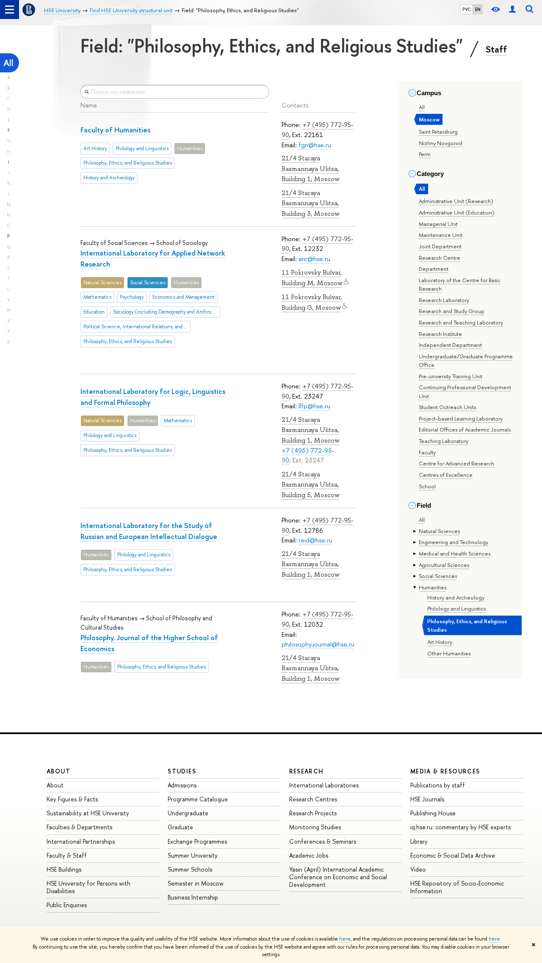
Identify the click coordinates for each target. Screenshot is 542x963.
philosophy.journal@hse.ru (318, 644)
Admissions (182, 785)
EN (478, 9)
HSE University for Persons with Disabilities (88, 887)
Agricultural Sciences (444, 565)
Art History (439, 642)
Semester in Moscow (196, 883)
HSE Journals (427, 799)
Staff (496, 49)
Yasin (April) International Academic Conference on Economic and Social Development (338, 877)
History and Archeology (455, 597)
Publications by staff (437, 785)
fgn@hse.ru (315, 144)
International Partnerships (81, 841)
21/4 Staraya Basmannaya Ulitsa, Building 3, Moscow (311, 203)
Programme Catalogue (198, 799)
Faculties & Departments (79, 827)
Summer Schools (190, 869)
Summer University (193, 855)
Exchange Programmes (197, 841)
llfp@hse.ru (314, 406)
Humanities (432, 587)
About (58, 771)
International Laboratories (324, 785)
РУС (466, 9)
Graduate (180, 827)
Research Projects (313, 813)
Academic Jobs (308, 855)
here (345, 938)
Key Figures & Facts (72, 799)
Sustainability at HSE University (88, 813)
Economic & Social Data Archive (452, 855)
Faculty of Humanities (115, 130)
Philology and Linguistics (456, 608)
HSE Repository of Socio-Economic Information (457, 887)
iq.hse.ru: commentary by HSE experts (460, 827)
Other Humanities (448, 653)
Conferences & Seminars (322, 841)
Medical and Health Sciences (454, 553)
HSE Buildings (64, 869)
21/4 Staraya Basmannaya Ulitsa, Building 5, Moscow (311, 484)
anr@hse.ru (314, 258)
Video (418, 869)
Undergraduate (188, 813)
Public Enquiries (67, 905)
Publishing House (433, 813)
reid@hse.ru (315, 540)
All (8, 63)
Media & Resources (445, 771)
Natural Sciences (439, 531)
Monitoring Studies (315, 827)
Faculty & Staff (67, 855)
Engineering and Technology (453, 542)
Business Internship (193, 897)
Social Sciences (438, 576)
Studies (182, 771)
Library (419, 841)
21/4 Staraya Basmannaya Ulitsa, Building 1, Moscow (311, 168)
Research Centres (313, 799)
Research (306, 771)
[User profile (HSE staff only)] (512, 9)
